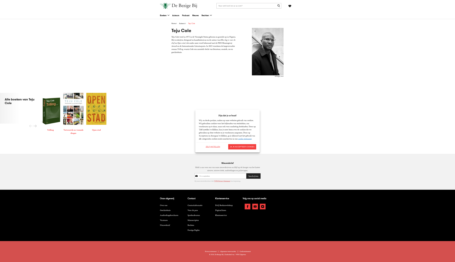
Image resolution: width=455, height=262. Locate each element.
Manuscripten (193, 220)
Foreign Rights (194, 230)
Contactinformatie (195, 205)
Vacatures (164, 220)
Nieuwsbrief (165, 225)
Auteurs (175, 15)
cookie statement (245, 138)
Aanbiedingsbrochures (169, 215)
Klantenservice (221, 215)
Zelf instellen (213, 147)
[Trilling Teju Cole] (50, 112)
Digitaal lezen (220, 210)
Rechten (205, 15)
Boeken (163, 15)
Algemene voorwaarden (228, 251)
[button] (35, 126)
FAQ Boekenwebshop (224, 205)
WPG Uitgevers (241, 254)
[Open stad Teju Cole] (96, 112)
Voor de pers (193, 210)
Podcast (185, 15)
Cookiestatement (245, 251)
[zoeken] (279, 6)
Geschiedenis (165, 210)
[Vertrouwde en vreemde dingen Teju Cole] (73, 114)
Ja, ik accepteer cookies (242, 147)
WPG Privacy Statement (222, 181)
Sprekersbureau (194, 215)
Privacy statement (211, 251)
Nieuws (195, 15)
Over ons (163, 205)
